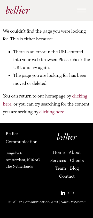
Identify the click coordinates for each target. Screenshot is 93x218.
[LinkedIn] (62, 193)
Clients (77, 160)
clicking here (51, 112)
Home (59, 152)
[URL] (71, 193)
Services (58, 160)
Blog (74, 168)
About (75, 152)
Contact (67, 176)
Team (60, 168)
